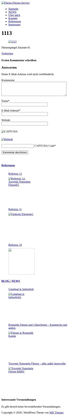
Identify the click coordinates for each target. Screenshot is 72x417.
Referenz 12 (15, 173)
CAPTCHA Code (44, 145)
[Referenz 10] (21, 261)
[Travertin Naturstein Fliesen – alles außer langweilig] (21, 380)
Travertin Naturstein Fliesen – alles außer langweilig (37, 363)
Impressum (14, 24)
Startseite (13, 8)
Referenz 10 (15, 244)
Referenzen (14, 21)
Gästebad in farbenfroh (21, 289)
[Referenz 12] (21, 190)
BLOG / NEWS (10, 281)
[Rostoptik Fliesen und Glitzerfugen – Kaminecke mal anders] (21, 344)
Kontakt (12, 18)
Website (5, 120)
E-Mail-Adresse (10, 110)
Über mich (14, 15)
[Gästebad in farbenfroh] (21, 306)
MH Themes (56, 412)
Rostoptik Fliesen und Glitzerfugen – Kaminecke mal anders (37, 326)
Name (4, 100)
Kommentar (8, 80)
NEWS (12, 11)
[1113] (12, 41)
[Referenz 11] (21, 226)
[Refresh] (7, 139)
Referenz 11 (15, 209)
